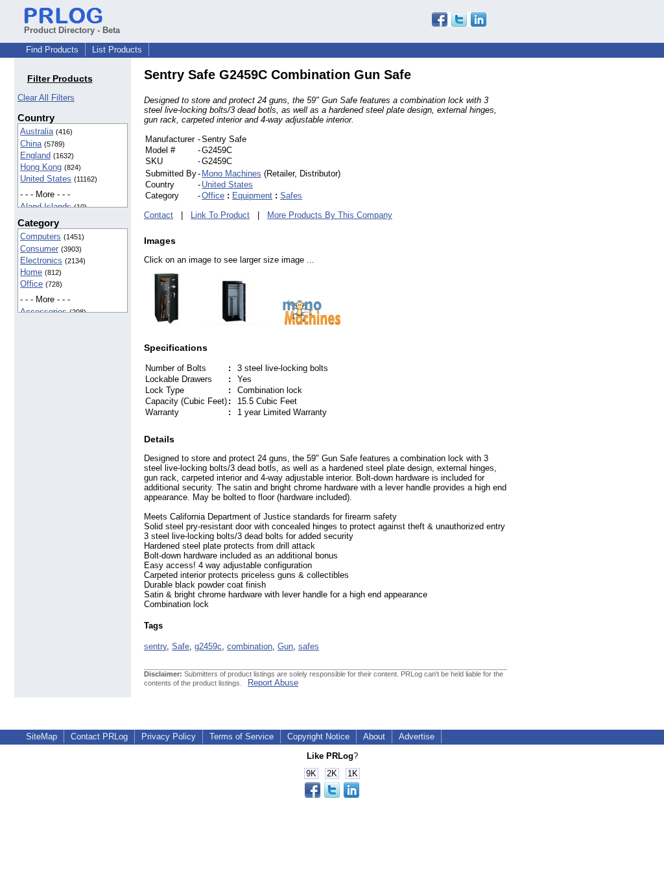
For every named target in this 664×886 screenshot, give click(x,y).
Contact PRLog (99, 736)
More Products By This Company (329, 215)
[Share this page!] (459, 24)
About (374, 736)
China (31, 144)
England (35, 155)
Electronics (41, 260)
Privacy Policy (168, 736)
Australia (36, 131)
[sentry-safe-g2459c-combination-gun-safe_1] (228, 322)
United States (45, 179)
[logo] (305, 322)
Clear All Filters (46, 97)
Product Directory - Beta (72, 30)
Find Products (52, 49)
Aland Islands (45, 206)
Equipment (252, 195)
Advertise (416, 736)
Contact (158, 215)
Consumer (39, 249)
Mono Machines (231, 173)
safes (308, 646)
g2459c (208, 646)
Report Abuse (273, 683)
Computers (40, 236)
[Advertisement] (594, 262)
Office (31, 284)
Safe (180, 646)
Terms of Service (241, 736)
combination (249, 646)
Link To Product (220, 215)
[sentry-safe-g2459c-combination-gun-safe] (166, 322)
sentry (155, 646)
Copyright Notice (318, 736)
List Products (117, 49)
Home (31, 272)
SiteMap (41, 736)
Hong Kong (41, 167)
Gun (285, 646)
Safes (291, 195)
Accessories (43, 312)
